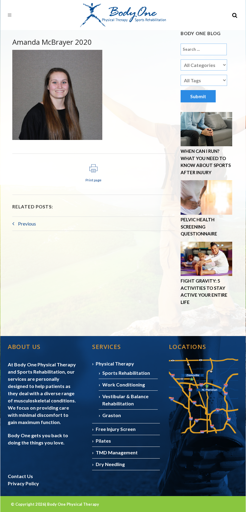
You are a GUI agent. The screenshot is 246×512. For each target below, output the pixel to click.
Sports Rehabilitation (126, 373)
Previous (26, 223)
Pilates (103, 441)
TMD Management (117, 452)
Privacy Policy (23, 483)
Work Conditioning (123, 384)
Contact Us (20, 476)
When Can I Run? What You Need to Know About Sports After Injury (206, 161)
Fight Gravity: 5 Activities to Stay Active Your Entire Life (204, 291)
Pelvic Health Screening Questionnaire (199, 226)
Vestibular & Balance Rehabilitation (125, 399)
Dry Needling (110, 464)
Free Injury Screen (116, 429)
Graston (111, 415)
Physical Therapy (115, 363)
